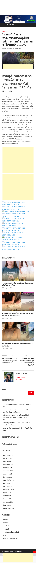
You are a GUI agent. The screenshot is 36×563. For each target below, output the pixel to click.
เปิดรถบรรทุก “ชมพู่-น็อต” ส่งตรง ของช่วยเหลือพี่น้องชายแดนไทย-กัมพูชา (18, 314)
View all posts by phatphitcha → (21, 378)
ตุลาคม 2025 (7, 458)
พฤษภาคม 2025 (8, 471)
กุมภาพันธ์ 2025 (8, 480)
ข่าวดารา (4, 31)
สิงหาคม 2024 (7, 499)
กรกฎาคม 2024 (8, 502)
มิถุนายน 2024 (7, 505)
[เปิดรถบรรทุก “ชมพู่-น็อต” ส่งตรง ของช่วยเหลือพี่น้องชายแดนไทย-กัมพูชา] (18, 302)
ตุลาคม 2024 (7, 492)
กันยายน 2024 (7, 496)
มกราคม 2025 (7, 483)
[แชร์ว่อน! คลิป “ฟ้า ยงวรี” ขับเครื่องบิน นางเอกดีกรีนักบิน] (18, 332)
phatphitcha (18, 48)
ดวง (4, 535)
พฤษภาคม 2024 (8, 508)
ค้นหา (4, 389)
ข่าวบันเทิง (6, 526)
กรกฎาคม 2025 (8, 464)
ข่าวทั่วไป (6, 523)
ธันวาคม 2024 (7, 486)
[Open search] (31, 25)
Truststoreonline (17, 551)
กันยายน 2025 (7, 461)
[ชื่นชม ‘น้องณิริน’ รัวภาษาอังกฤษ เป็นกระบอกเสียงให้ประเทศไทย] (18, 271)
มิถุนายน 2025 (7, 468)
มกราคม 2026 (7, 455)
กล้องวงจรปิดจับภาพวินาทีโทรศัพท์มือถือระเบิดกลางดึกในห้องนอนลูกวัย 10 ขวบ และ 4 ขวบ (17, 417)
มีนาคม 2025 (7, 477)
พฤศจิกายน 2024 (8, 489)
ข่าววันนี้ (6, 529)
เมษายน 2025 (7, 474)
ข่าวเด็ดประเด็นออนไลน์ (11, 532)
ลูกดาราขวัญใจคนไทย (10, 538)
